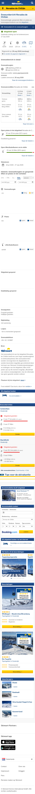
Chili (27, 470)
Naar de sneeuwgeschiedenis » (23, 80)
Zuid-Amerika (20, 470)
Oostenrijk (3, 411)
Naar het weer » (28, 124)
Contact (4, 766)
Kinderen (11, 523)
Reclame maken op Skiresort (11, 780)
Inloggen (21, 771)
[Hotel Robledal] (6, 495)
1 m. (2, 178)
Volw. (3, 523)
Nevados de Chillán (15, 8)
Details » (20, 95)
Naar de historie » (28, 141)
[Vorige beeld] (3, 567)
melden (28, 386)
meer (22, 380)
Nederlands (10, 759)
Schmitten (4, 409)
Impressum (5, 771)
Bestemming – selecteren (9, 516)
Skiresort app (6, 736)
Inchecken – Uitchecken (9, 509)
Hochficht (4, 440)
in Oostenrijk (15, 616)
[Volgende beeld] (31, 567)
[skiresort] (17, 3)
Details (17, 434)
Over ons (21, 766)
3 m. (8, 178)
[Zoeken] (32, 3)
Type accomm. (26, 523)
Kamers (17, 523)
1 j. (13, 178)
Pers (2, 775)
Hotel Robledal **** (23, 491)
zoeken (26, 532)
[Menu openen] (3, 3)
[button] (9, 532)
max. (19, 177)
